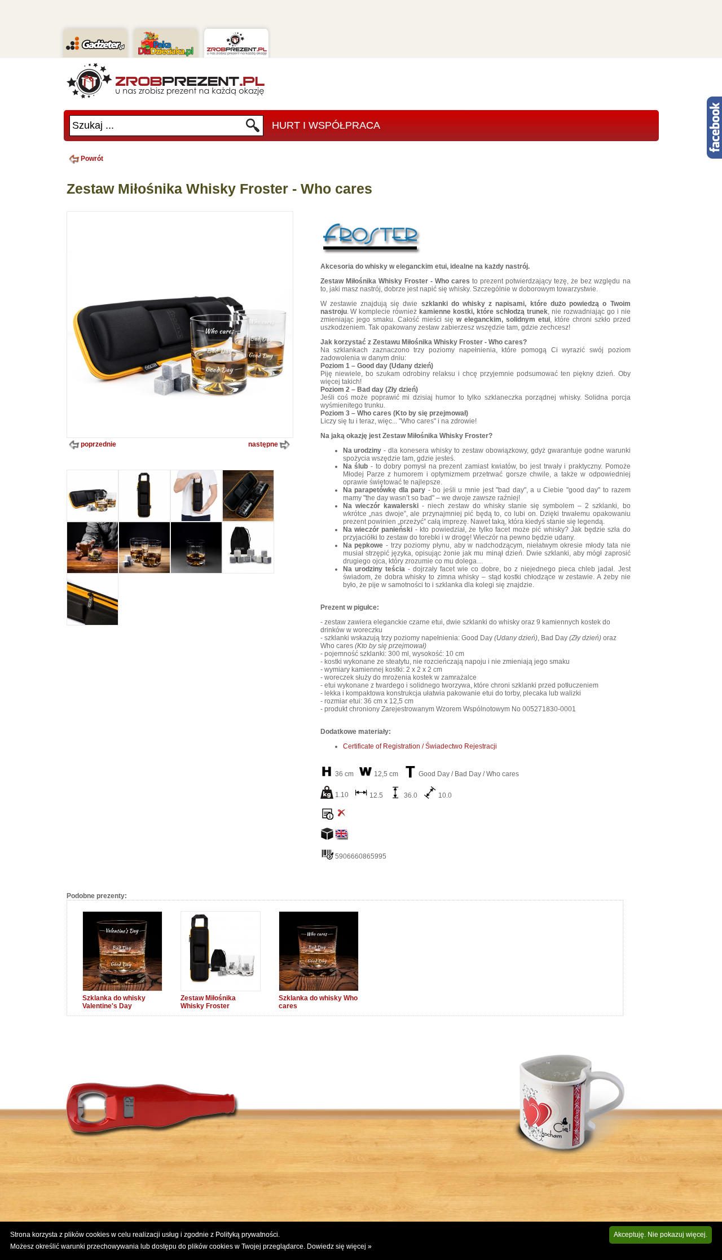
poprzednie (98, 444)
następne (263, 444)
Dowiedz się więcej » (339, 1246)
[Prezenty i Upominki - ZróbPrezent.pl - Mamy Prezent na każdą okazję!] (165, 81)
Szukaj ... (93, 125)
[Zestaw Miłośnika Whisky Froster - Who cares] (92, 519)
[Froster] (371, 253)
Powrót (92, 159)
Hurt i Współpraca (326, 125)
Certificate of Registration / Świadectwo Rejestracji (420, 746)
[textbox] (157, 125)
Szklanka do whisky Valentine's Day (114, 1002)
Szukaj (253, 128)
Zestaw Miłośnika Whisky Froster (208, 1002)
